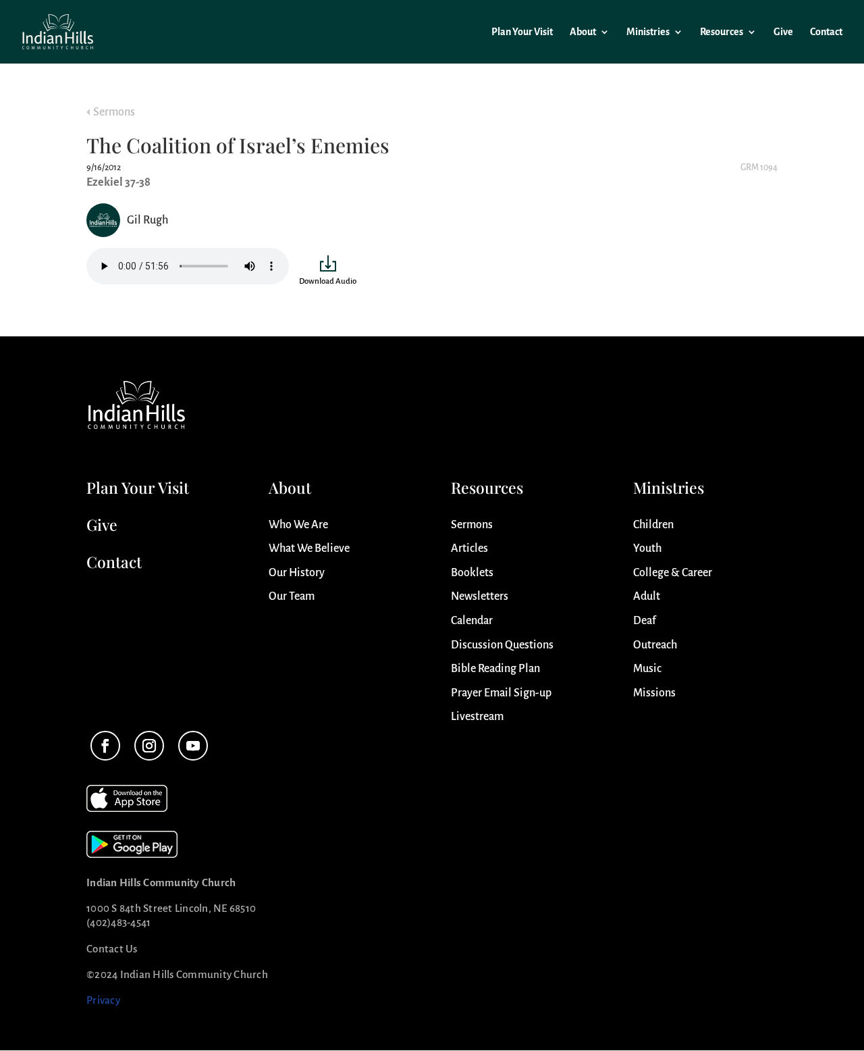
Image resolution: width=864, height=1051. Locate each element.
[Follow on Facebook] (105, 746)
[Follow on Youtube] (193, 746)
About (583, 32)
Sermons (114, 112)
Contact (826, 32)
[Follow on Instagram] (149, 746)
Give (783, 32)
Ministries (648, 32)
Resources (721, 32)
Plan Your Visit (522, 32)
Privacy (103, 1000)
